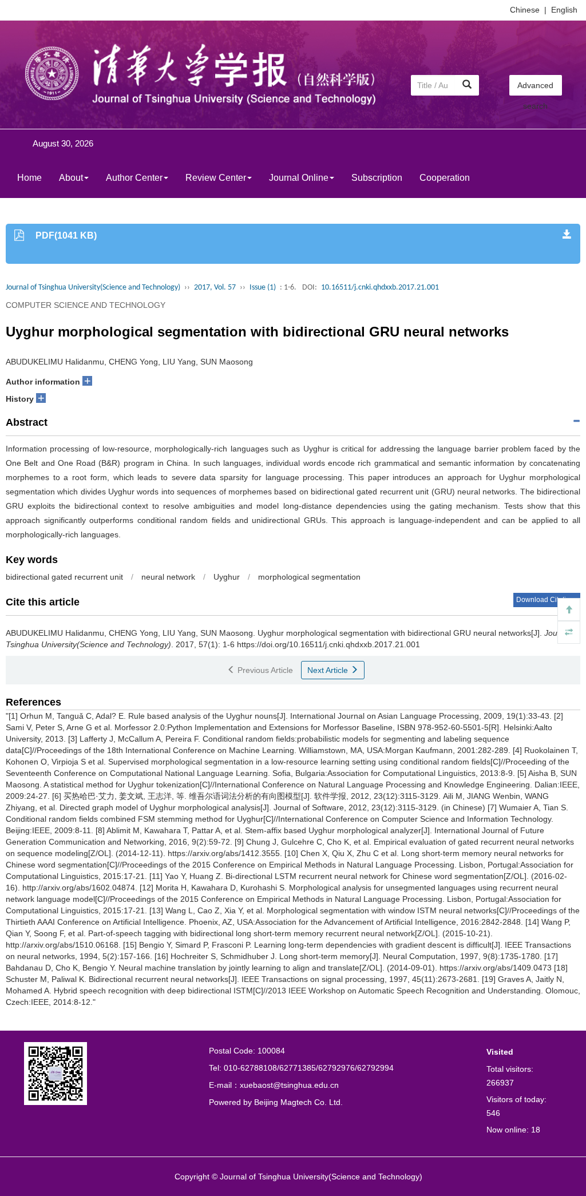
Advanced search (535, 88)
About (71, 178)
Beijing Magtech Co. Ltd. (298, 1102)
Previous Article (264, 670)
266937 (500, 1082)
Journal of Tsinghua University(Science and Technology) (93, 287)
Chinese (525, 9)
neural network (168, 576)
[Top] (568, 609)
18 (535, 1129)
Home (29, 178)
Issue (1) (263, 287)
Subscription (376, 178)
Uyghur (226, 576)
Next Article (328, 670)
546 (493, 1113)
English (564, 9)
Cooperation (444, 178)
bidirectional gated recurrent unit (64, 576)
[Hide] (568, 632)
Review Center (215, 178)
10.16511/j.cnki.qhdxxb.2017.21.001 (380, 287)
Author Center (134, 178)
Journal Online (298, 178)
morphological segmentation (309, 576)
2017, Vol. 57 (215, 287)
